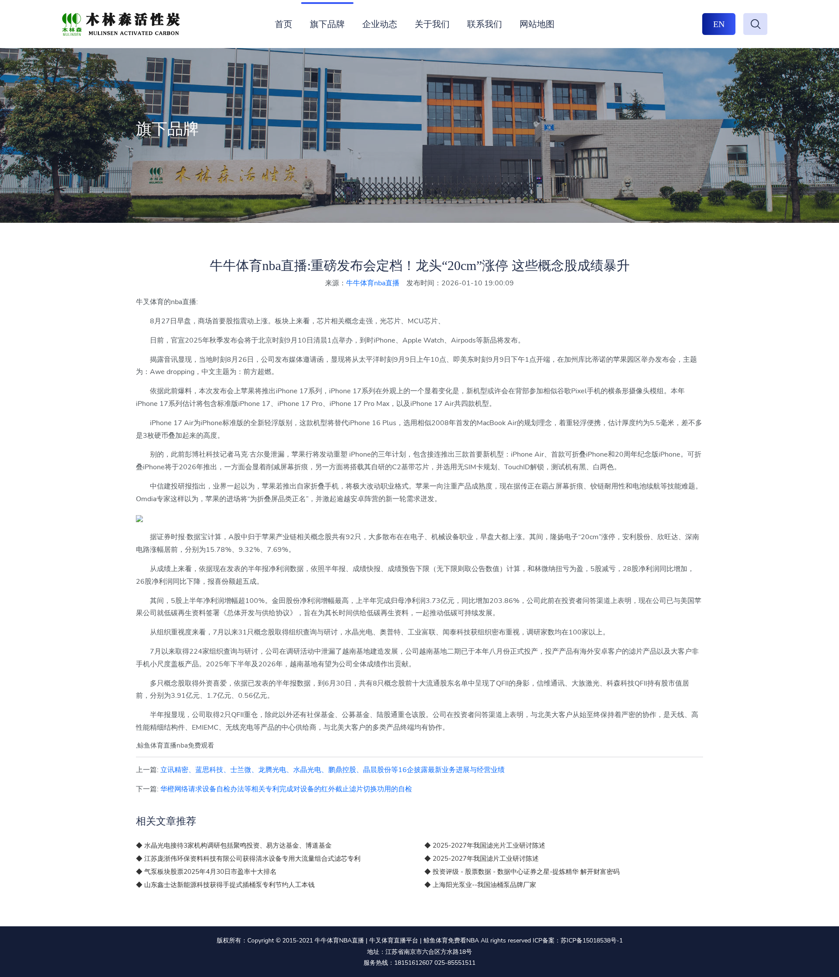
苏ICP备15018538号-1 (592, 940)
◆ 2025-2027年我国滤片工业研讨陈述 (481, 858)
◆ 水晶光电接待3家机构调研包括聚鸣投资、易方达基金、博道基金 (234, 845)
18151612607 (413, 963)
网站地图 (537, 24)
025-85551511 (454, 963)
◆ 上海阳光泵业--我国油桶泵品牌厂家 (480, 884)
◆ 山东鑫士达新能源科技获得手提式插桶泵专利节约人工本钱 (225, 884)
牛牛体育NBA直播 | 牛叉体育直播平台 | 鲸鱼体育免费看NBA (397, 940)
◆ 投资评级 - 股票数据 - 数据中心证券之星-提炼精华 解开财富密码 (522, 871)
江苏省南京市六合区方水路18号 (428, 952)
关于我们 (432, 24)
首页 (283, 24)
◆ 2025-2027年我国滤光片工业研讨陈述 (484, 845)
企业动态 (379, 24)
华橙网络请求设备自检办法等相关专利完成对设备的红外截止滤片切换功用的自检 (286, 789)
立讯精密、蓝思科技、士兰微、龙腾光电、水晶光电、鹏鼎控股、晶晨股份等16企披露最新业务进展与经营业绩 (332, 770)
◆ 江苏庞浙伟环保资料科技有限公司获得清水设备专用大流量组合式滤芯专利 (248, 858)
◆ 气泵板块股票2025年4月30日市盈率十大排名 (206, 871)
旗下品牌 (327, 24)
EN (719, 24)
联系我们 (484, 24)
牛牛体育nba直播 (372, 283)
